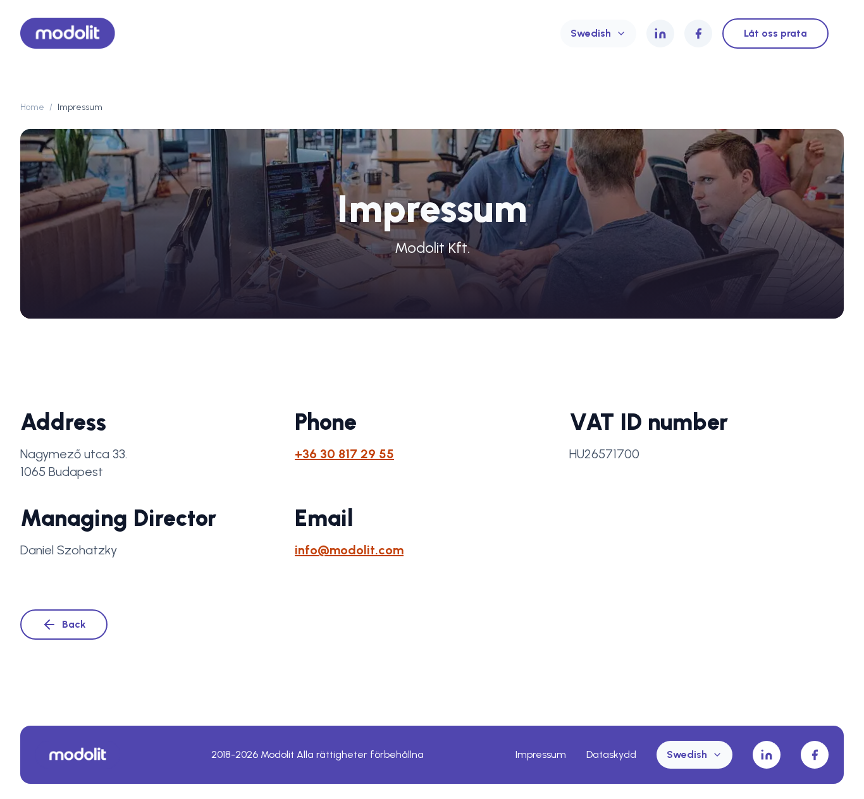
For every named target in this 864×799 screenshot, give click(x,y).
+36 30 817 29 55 (344, 453)
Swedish (591, 33)
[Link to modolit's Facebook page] (698, 33)
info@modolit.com (349, 550)
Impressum (540, 754)
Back (74, 624)
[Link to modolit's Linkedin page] (660, 33)
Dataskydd (611, 754)
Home (32, 107)
